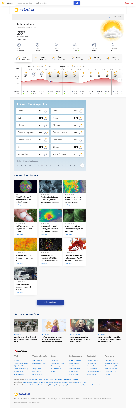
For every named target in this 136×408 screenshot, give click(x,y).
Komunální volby (19, 374)
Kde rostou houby (48, 379)
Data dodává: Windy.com (66, 398)
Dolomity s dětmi (92, 374)
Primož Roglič (36, 371)
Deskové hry (71, 385)
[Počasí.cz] (24, 10)
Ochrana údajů (52, 398)
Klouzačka (55, 382)
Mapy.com (28, 379)
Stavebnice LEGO (43, 385)
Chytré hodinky (86, 385)
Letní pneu (63, 385)
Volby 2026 (17, 360)
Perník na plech (73, 374)
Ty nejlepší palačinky (75, 360)
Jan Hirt (34, 366)
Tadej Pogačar (36, 369)
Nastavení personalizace (102, 398)
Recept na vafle (73, 371)
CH (50, 165)
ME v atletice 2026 (56, 369)
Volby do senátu (19, 371)
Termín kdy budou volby (21, 369)
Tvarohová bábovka (74, 369)
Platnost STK (109, 374)
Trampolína (41, 382)
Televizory (78, 385)
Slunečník (49, 382)
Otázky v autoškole (110, 371)
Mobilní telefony (32, 385)
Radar (78, 398)
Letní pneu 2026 (109, 360)
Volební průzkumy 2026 (21, 363)
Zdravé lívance (73, 366)
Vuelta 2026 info (37, 360)
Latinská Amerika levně (94, 371)
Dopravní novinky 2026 (111, 366)
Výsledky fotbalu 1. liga (57, 363)
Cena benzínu (58, 379)
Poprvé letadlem (91, 363)
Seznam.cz (129, 3)
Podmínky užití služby (38, 398)
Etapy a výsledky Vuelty (39, 363)
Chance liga (54, 360)
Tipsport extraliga (56, 366)
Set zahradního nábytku (66, 382)
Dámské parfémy (54, 385)
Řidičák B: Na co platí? (111, 369)
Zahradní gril (77, 382)
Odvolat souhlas (87, 398)
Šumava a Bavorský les (93, 366)
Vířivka (84, 382)
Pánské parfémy (97, 385)
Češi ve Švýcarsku (92, 369)
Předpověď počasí (36, 379)
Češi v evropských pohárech (71, 379)
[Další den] (119, 80)
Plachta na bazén (32, 382)
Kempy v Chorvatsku (93, 360)
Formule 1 (54, 371)
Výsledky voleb (18, 366)
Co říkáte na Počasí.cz (21, 398)
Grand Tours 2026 (37, 374)
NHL (52, 374)
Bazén (24, 382)
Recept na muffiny (74, 363)
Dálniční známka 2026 (111, 363)
